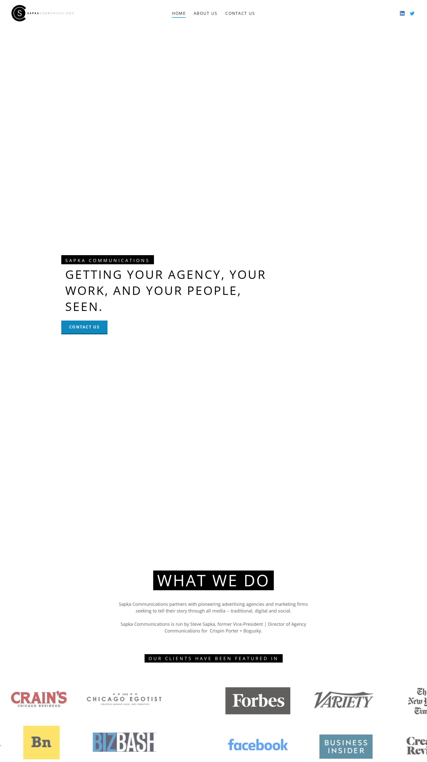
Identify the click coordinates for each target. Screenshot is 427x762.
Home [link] (179, 13)
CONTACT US (84, 327)
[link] (42, 13)
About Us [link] (205, 13)
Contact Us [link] (240, 13)
